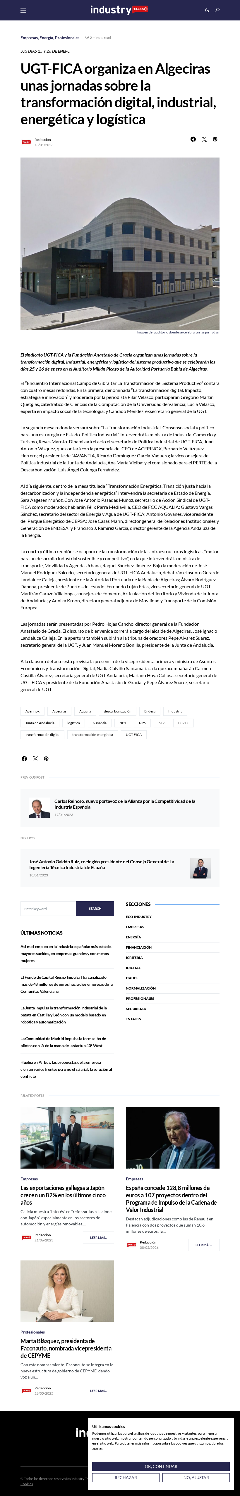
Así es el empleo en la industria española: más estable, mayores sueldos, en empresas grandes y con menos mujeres (66, 953)
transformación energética (92, 734)
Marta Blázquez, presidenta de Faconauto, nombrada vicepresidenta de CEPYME (65, 1348)
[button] (23, 10)
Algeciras (59, 711)
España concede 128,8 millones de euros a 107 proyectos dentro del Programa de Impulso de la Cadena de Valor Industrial (171, 1198)
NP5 (142, 723)
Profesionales (67, 37)
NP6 (162, 723)
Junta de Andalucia (39, 723)
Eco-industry (139, 916)
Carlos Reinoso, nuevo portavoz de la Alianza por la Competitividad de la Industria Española (124, 804)
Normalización (141, 988)
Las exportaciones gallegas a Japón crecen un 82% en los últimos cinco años (62, 1195)
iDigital (133, 968)
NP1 (122, 723)
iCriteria (134, 957)
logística (73, 723)
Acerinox (32, 711)
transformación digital (42, 734)
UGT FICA (134, 734)
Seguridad (136, 1008)
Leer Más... (98, 1237)
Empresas (29, 37)
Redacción (43, 139)
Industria (175, 711)
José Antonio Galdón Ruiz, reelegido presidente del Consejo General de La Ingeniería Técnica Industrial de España (101, 864)
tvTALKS (133, 1019)
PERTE (183, 723)
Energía (46, 37)
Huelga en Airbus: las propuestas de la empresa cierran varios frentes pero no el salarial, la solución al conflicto (66, 1069)
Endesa (149, 711)
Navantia (100, 723)
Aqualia (85, 711)
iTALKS (132, 978)
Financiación (139, 947)
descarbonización (117, 711)
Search (95, 908)
